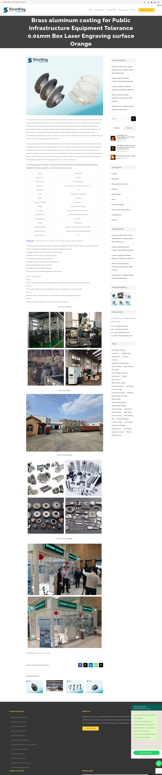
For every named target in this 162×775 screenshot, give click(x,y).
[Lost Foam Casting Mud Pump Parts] (120, 295)
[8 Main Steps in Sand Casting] (113, 156)
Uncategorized (116, 215)
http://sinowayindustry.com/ (123, 336)
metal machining (117, 409)
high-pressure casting (118, 383)
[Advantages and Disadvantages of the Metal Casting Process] (113, 137)
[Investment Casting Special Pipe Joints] (114, 295)
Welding (114, 220)
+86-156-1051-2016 (122, 329)
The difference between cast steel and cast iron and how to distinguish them (126, 147)
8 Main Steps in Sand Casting (126, 156)
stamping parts (116, 428)
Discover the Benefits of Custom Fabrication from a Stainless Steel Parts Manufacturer (122, 70)
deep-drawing (128, 366)
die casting (115, 369)
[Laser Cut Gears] (127, 295)
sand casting (128, 422)
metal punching (116, 412)
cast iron (125, 356)
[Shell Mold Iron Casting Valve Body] (114, 302)
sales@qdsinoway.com (19, 2)
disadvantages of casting (119, 373)
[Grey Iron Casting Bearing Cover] (120, 302)
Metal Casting (116, 194)
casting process (126, 353)
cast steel (115, 360)
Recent (129, 128)
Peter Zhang (31, 653)
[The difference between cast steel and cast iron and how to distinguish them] (113, 147)
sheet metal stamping (118, 425)
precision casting (117, 422)
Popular (117, 128)
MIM (113, 419)
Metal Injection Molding (119, 406)
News (48, 653)
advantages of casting (118, 350)
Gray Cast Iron (116, 379)
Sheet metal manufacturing (121, 210)
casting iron (115, 353)
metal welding (128, 415)
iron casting (129, 386)
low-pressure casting (118, 392)
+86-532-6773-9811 (122, 326)
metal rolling (128, 412)
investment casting (117, 386)
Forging (114, 174)
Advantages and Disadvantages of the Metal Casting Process (125, 137)
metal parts (128, 409)
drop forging (115, 376)
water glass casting (118, 432)
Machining (115, 179)
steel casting (127, 428)
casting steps (116, 356)
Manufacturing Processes (120, 184)
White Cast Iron (116, 435)
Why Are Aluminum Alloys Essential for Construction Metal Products (122, 98)
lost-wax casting (117, 389)
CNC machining (116, 366)
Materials (115, 189)
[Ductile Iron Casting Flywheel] (127, 302)
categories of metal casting (120, 363)
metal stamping (116, 415)
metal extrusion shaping (119, 402)
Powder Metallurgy (118, 204)
